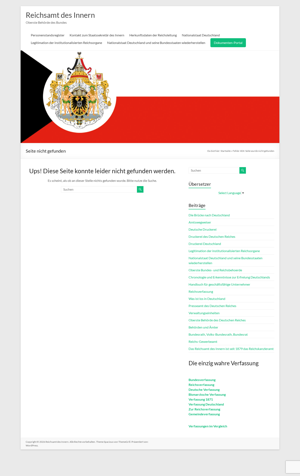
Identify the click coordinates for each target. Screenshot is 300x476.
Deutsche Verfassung (204, 389)
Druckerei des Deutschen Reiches (212, 236)
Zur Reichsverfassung (204, 409)
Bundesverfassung (202, 380)
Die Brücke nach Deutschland (209, 215)
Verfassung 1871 (201, 399)
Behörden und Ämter (203, 327)
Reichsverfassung (201, 291)
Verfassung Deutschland (206, 404)
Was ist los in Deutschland (207, 299)
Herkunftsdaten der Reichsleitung (153, 35)
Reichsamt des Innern (60, 14)
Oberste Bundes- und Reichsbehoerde (215, 270)
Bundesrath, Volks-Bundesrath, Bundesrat (218, 334)
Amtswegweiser (200, 222)
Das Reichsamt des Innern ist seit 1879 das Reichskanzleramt (231, 349)
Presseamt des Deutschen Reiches (212, 306)
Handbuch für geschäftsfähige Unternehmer (219, 284)
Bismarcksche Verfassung (207, 394)
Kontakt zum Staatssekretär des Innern (97, 35)
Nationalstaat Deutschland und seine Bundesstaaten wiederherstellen (156, 43)
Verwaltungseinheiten (204, 313)
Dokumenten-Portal (228, 43)
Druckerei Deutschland (205, 244)
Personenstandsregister (47, 35)
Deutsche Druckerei (203, 229)
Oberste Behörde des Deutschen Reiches (217, 320)
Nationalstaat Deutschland (201, 35)
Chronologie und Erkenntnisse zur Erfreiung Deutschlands (229, 277)
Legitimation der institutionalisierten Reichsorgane (66, 43)
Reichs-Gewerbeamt (203, 341)
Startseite (226, 150)
